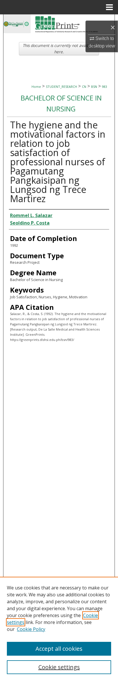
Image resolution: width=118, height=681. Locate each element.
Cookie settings (59, 667)
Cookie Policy (31, 629)
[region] (59, 629)
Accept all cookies (59, 648)
